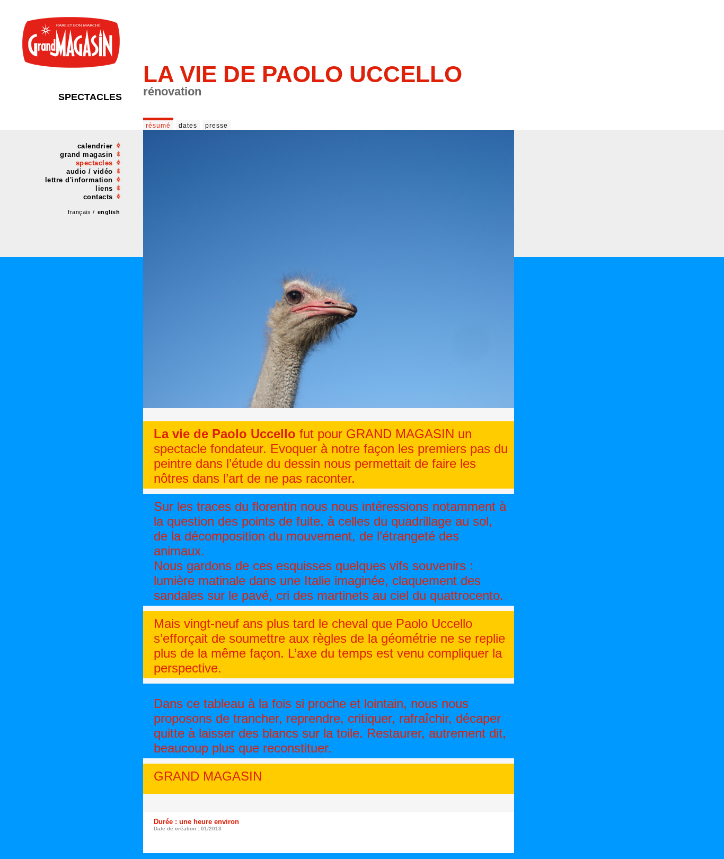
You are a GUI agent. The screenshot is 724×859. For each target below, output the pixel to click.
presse (216, 125)
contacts (98, 197)
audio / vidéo (89, 171)
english (109, 212)
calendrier (95, 146)
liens (104, 188)
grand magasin (86, 154)
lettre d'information (79, 180)
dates (188, 125)
